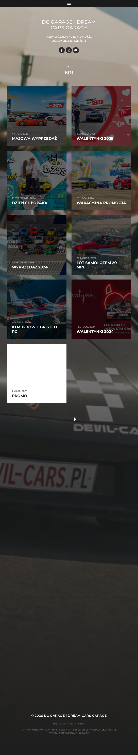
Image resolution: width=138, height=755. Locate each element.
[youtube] (76, 50)
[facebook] (62, 50)
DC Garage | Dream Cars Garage (69, 25)
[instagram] (69, 50)
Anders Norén (75, 723)
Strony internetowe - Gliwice (69, 733)
